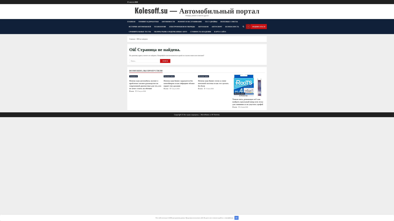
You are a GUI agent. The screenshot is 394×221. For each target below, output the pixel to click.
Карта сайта (220, 31)
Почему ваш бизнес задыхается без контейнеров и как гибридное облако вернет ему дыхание (179, 83)
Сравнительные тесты (140, 31)
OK (236, 218)
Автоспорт (217, 26)
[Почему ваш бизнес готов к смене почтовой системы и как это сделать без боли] (214, 76)
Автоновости (168, 21)
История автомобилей (140, 26)
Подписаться (258, 26)
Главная (131, 21)
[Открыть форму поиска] (243, 27)
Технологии (160, 26)
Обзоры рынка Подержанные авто (170, 31)
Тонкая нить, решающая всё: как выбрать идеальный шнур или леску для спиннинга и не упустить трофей (247, 101)
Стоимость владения (200, 31)
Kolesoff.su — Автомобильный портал (197, 10)
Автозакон (203, 26)
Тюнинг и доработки (148, 21)
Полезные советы (229, 21)
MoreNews (205, 115)
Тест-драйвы (211, 21)
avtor (132, 91)
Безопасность (232, 26)
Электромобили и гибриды (182, 26)
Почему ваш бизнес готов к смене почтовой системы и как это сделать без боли (213, 83)
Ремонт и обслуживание (190, 21)
